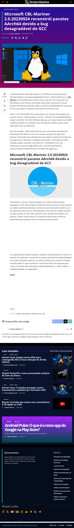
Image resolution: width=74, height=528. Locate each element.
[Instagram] (22, 512)
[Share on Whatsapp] (19, 38)
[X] (7, 512)
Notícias (16, 421)
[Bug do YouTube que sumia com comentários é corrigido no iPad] (62, 404)
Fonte (12, 274)
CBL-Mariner (26, 314)
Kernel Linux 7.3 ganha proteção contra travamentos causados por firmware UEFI (24, 388)
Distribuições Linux (11, 9)
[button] (3, 2)
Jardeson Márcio (12, 436)
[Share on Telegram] (23, 38)
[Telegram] (30, 512)
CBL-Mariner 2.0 (36, 314)
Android (8, 421)
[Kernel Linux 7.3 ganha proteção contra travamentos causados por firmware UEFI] (62, 389)
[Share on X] (15, 38)
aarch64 (19, 314)
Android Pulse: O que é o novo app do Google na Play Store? (35, 427)
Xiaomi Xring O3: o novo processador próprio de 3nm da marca (26, 374)
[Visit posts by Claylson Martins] (4, 329)
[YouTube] (12, 512)
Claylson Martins (14, 33)
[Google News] (17, 512)
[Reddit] (26, 512)
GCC (44, 314)
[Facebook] (71, 329)
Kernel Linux (14, 354)
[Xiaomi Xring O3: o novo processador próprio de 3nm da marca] (62, 375)
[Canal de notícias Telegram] (39, 512)
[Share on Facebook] (12, 38)
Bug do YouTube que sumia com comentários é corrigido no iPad (26, 403)
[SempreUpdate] (37, 2)
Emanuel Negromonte (10, 365)
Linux (5, 354)
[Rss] (35, 512)
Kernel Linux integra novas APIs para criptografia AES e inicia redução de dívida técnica (24, 359)
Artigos (6, 370)
